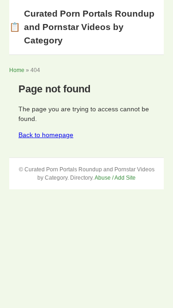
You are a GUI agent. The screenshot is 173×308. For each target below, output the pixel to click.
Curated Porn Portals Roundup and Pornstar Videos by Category (82, 27)
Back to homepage (45, 135)
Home (16, 70)
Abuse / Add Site (115, 178)
